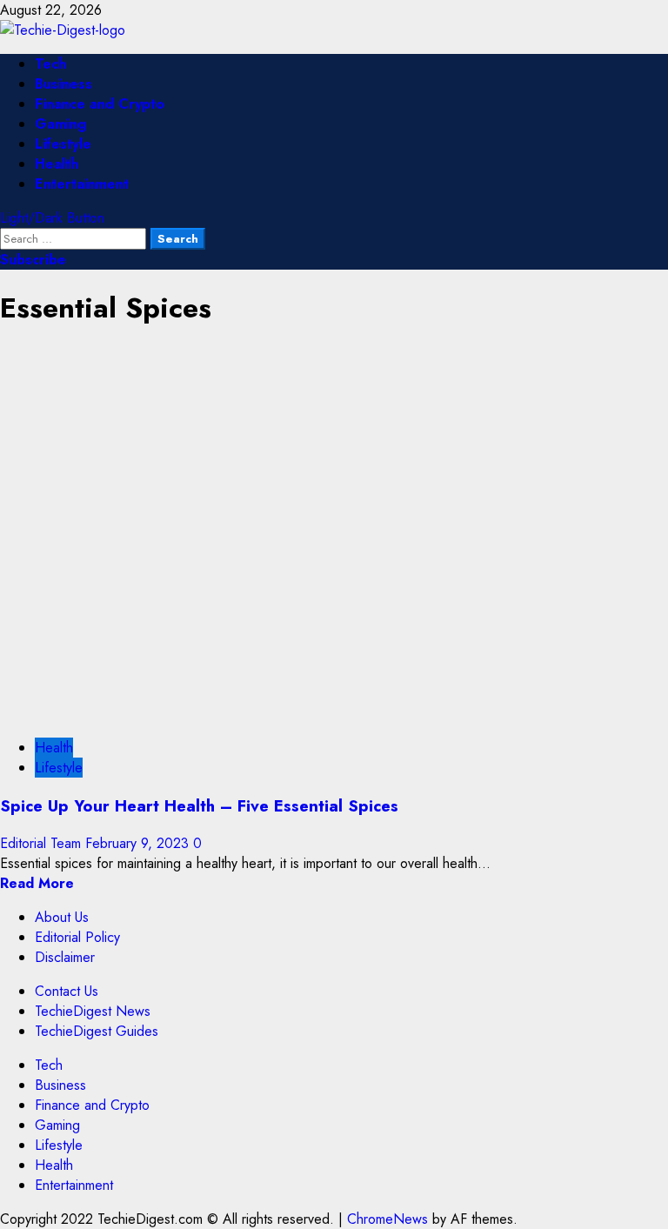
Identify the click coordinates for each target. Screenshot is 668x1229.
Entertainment (82, 184)
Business (63, 84)
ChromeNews (387, 1219)
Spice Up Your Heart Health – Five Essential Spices (199, 806)
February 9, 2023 (139, 843)
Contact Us (66, 991)
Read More (37, 883)
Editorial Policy (77, 937)
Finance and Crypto (99, 104)
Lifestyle (63, 144)
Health (56, 164)
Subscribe (33, 260)
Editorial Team (42, 843)
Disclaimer (65, 957)
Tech (50, 64)
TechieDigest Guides (96, 1031)
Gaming (60, 124)
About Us (62, 917)
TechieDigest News (92, 1011)
